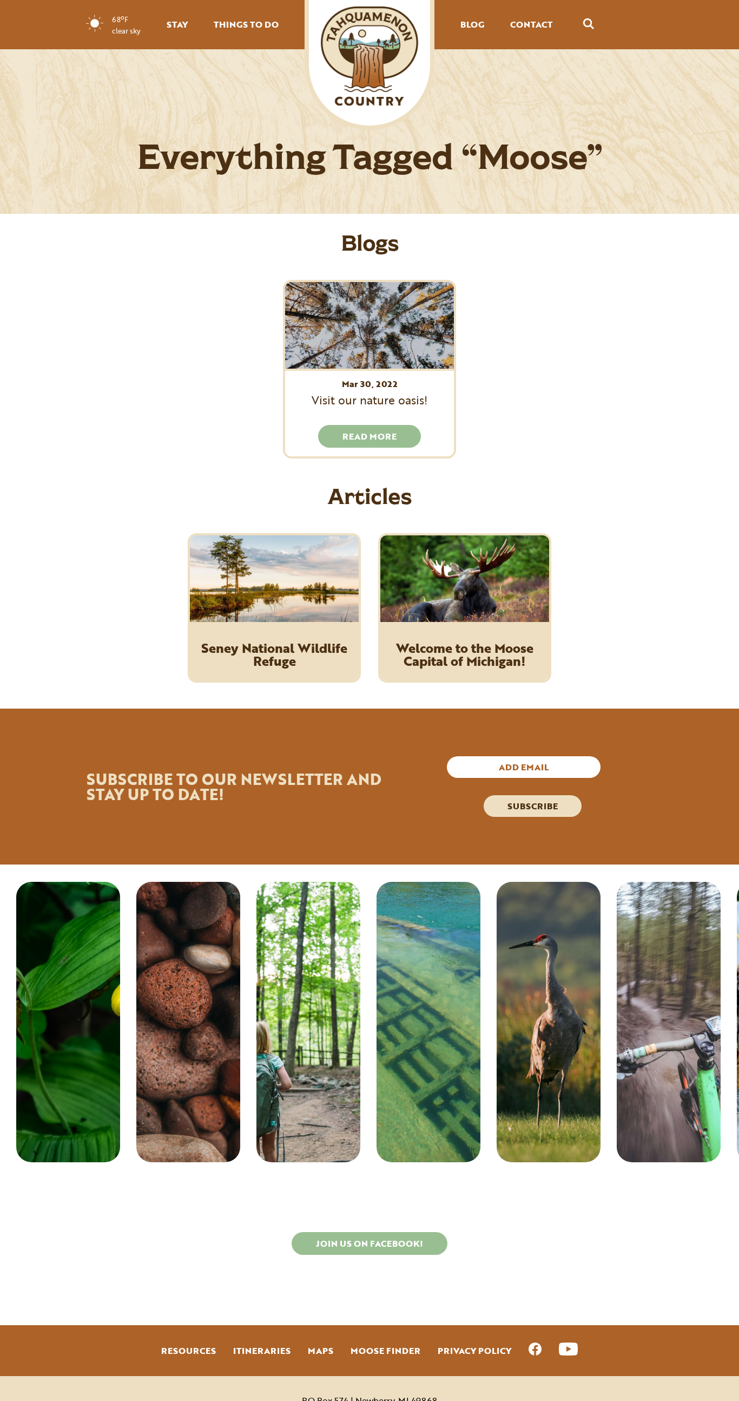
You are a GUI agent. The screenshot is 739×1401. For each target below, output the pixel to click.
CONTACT (531, 24)
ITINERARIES (262, 1350)
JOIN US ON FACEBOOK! (369, 1243)
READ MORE (369, 436)
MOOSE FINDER (385, 1350)
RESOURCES (188, 1350)
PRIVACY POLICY (474, 1350)
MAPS (320, 1350)
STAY (177, 24)
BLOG (472, 24)
